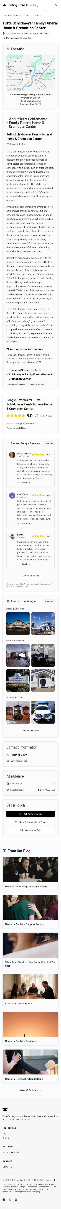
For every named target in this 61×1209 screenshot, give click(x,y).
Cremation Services (12, 15)
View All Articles (30, 1090)
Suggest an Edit (33, 830)
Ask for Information (33, 813)
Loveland (37, 15)
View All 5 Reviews (30, 575)
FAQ (4, 1133)
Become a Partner (11, 1152)
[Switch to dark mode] (55, 5)
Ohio (27, 15)
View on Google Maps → (17, 427)
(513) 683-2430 (19, 754)
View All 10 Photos (30, 730)
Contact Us (8, 1166)
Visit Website (18, 760)
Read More (26, 482)
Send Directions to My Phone (33, 822)
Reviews (6, 1138)
